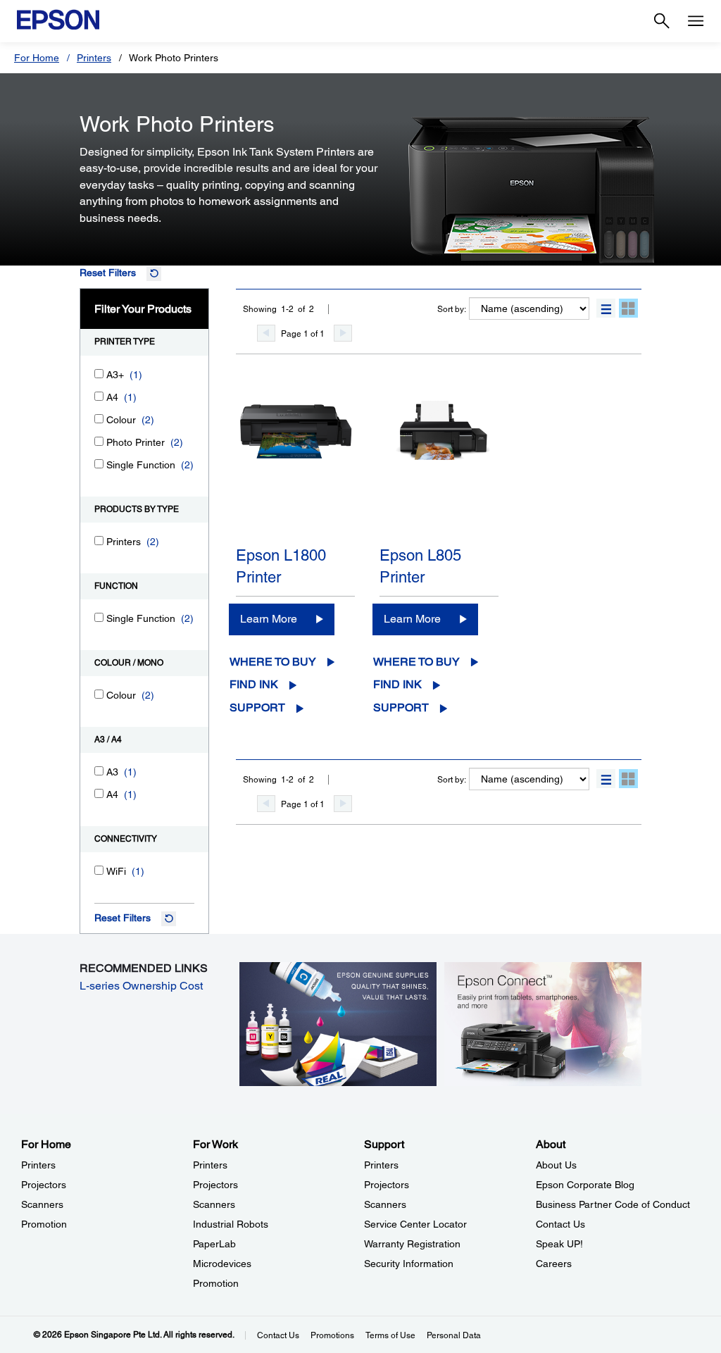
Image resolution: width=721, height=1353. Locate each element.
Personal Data (454, 1335)
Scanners (42, 1204)
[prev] (266, 333)
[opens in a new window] (542, 1023)
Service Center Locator (415, 1224)
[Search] (662, 21)
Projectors (43, 1184)
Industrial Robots (230, 1224)
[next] (343, 333)
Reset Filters (108, 272)
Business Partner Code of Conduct (613, 1204)
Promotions (332, 1335)
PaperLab (214, 1243)
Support (257, 707)
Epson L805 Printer (420, 566)
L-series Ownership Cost (141, 985)
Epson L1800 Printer (281, 566)
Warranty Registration (412, 1243)
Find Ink (254, 684)
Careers (554, 1263)
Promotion (44, 1224)
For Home (36, 57)
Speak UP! (559, 1243)
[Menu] (695, 21)
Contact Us (560, 1224)
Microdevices (222, 1263)
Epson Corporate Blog (585, 1184)
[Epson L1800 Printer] (295, 467)
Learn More (268, 618)
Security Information (408, 1263)
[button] (605, 308)
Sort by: (451, 309)
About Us (556, 1165)
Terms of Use (390, 1335)
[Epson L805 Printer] (439, 467)
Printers (94, 57)
